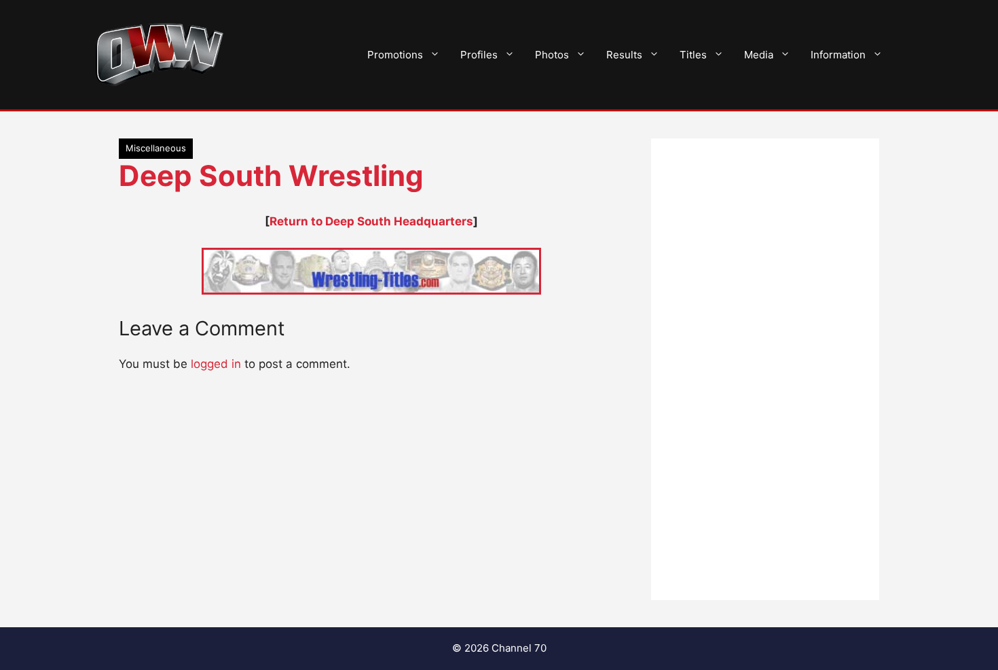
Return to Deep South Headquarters (371, 221)
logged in (216, 364)
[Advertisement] (765, 369)
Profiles (479, 54)
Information (838, 54)
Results (624, 54)
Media (758, 54)
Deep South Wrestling (271, 175)
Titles (693, 54)
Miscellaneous (156, 148)
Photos (552, 54)
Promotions (395, 54)
